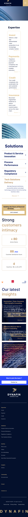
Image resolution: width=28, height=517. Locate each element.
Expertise (3, 407)
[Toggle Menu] (25, 3)
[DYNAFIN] (14, 392)
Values (2, 449)
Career (3, 484)
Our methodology (5, 452)
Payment (3, 413)
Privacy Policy (13, 504)
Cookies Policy (21, 504)
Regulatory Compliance (6, 434)
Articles (3, 467)
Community (4, 474)
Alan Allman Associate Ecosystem (8, 458)
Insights (3, 465)
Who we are (3, 446)
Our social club (4, 477)
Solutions (3, 425)
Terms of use (6, 504)
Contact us (14, 382)
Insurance (3, 418)
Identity (3, 443)
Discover (16, 50)
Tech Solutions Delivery (6, 437)
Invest (2, 410)
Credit (2, 415)
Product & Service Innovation (7, 428)
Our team (3, 455)
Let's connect (14, 212)
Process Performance (6, 431)
